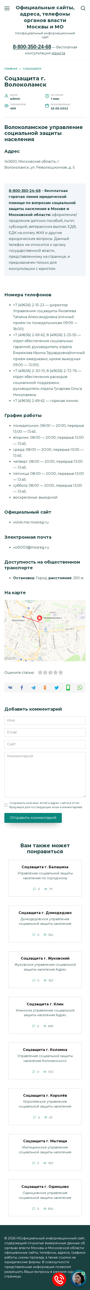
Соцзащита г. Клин (45, 1004)
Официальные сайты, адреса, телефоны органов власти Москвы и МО (45, 17)
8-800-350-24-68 (32, 47)
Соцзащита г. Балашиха (45, 867)
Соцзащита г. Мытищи (45, 1141)
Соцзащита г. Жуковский (45, 958)
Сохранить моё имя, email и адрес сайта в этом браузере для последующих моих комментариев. (46, 805)
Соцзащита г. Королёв (45, 1095)
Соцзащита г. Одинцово (45, 1187)
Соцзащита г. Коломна (45, 1050)
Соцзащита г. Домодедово (45, 912)
